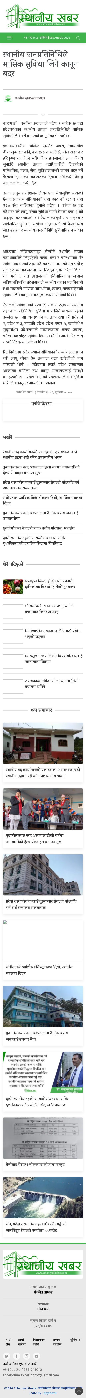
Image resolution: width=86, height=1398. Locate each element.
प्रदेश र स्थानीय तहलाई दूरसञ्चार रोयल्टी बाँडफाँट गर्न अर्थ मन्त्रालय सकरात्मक (41, 485)
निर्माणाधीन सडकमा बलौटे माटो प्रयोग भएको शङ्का (52, 634)
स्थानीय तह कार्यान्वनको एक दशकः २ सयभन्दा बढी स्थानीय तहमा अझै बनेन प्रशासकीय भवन (40, 455)
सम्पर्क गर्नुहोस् (57, 1341)
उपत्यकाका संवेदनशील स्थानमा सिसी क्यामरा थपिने (52, 684)
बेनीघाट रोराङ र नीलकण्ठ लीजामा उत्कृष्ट (35, 1165)
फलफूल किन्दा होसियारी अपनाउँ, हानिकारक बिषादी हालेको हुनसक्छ (50, 584)
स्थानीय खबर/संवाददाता (30, 98)
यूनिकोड (75, 1339)
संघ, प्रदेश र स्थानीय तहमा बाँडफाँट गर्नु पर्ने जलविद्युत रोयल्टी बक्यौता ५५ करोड (36, 1228)
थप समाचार (41, 710)
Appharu (50, 1393)
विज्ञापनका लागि (39, 1341)
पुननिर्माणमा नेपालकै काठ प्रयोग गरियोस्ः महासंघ (38, 529)
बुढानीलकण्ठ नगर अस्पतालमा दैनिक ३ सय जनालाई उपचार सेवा (40, 516)
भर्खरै (7, 437)
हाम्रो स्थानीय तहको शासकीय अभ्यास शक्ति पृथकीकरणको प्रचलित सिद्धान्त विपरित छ (34, 541)
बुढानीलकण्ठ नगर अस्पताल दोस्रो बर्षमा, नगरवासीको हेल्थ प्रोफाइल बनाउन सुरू (41, 470)
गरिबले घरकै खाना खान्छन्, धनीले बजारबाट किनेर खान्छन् (49, 609)
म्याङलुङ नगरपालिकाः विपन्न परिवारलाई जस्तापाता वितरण (53, 659)
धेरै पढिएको (13, 564)
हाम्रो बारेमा (22, 1341)
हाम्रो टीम (8, 1341)
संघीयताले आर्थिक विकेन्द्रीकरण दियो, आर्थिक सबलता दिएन (42, 501)
